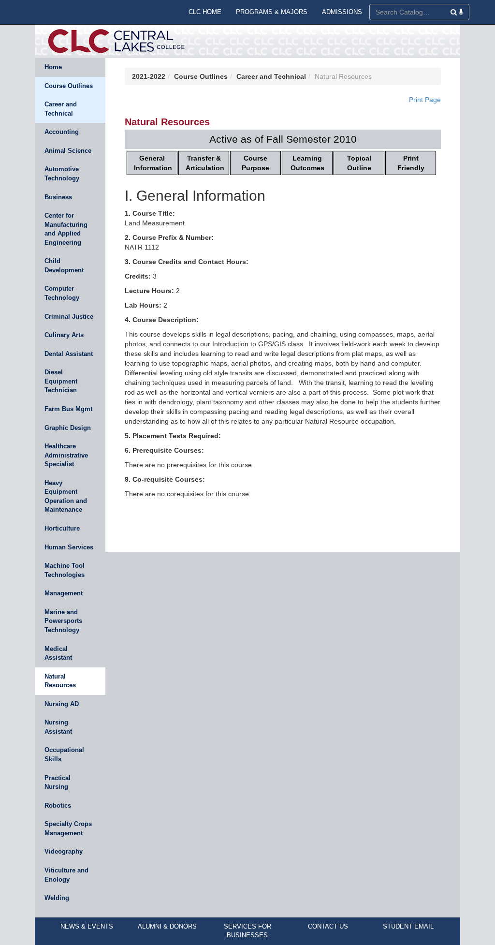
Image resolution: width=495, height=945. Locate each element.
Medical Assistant (58, 653)
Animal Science (67, 150)
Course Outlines (68, 85)
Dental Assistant (68, 353)
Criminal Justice (68, 316)
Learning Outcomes (307, 163)
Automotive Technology (61, 173)
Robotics (57, 805)
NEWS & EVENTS (86, 926)
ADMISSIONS (342, 11)
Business (58, 197)
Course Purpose (255, 163)
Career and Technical (60, 109)
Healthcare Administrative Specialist (66, 455)
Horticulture (62, 528)
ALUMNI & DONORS (167, 926)
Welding (56, 897)
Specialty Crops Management (68, 828)
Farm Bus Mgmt (68, 409)
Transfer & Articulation (205, 163)
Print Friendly (410, 163)
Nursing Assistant (58, 727)
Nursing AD (61, 704)
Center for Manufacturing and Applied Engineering (65, 229)
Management (63, 593)
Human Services (68, 547)
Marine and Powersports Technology (63, 621)
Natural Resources (60, 681)
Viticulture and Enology (66, 875)
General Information (153, 163)
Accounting (61, 131)
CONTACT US (328, 926)
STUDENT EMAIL (408, 926)
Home (53, 67)
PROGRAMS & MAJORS (271, 11)
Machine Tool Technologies (64, 570)
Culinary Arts (64, 335)
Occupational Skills (64, 754)
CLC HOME (205, 11)
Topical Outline (359, 163)
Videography (63, 851)
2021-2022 (148, 76)
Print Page (425, 99)
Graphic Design (67, 427)
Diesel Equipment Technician (60, 381)
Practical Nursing (57, 782)
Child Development (64, 265)
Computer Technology (61, 293)
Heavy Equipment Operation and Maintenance (65, 496)
